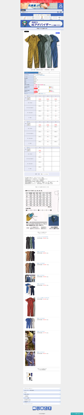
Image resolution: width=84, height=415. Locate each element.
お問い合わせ (26, 394)
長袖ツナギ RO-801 (41, 263)
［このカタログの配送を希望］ (39, 75)
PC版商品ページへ (27, 72)
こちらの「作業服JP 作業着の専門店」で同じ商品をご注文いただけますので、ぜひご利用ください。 (42, 1)
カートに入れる (45, 174)
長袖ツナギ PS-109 (40, 318)
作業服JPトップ (27, 401)
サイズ (29, 121)
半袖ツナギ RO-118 (41, 251)
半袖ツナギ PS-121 (40, 283)
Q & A (25, 392)
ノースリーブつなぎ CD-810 (42, 236)
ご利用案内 (26, 396)
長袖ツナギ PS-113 (40, 352)
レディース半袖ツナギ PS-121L (43, 297)
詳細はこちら (43, 93)
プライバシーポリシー (28, 388)
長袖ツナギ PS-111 (40, 275)
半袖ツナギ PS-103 (40, 331)
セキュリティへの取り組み (29, 390)
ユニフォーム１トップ (28, 403)
